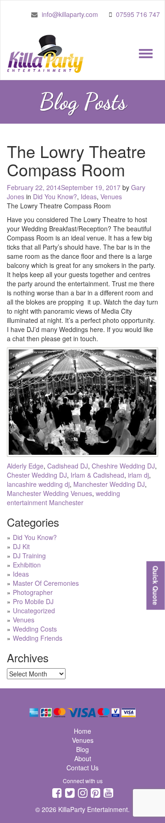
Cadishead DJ (67, 465)
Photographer (33, 592)
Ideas (89, 196)
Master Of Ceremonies (46, 583)
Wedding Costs (35, 628)
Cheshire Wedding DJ (123, 465)
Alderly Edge (25, 465)
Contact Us (82, 767)
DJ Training (29, 555)
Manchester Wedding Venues (49, 493)
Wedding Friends (37, 638)
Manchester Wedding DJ (109, 484)
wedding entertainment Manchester (63, 498)
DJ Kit (21, 546)
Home (82, 731)
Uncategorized (34, 610)
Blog (82, 749)
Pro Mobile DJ (33, 601)
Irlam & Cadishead (97, 475)
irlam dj (138, 475)
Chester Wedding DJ (37, 475)
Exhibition (27, 564)
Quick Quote (155, 585)
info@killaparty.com (70, 14)
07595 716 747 (138, 14)
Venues (111, 196)
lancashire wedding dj (38, 484)
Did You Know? (55, 196)
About (82, 758)
